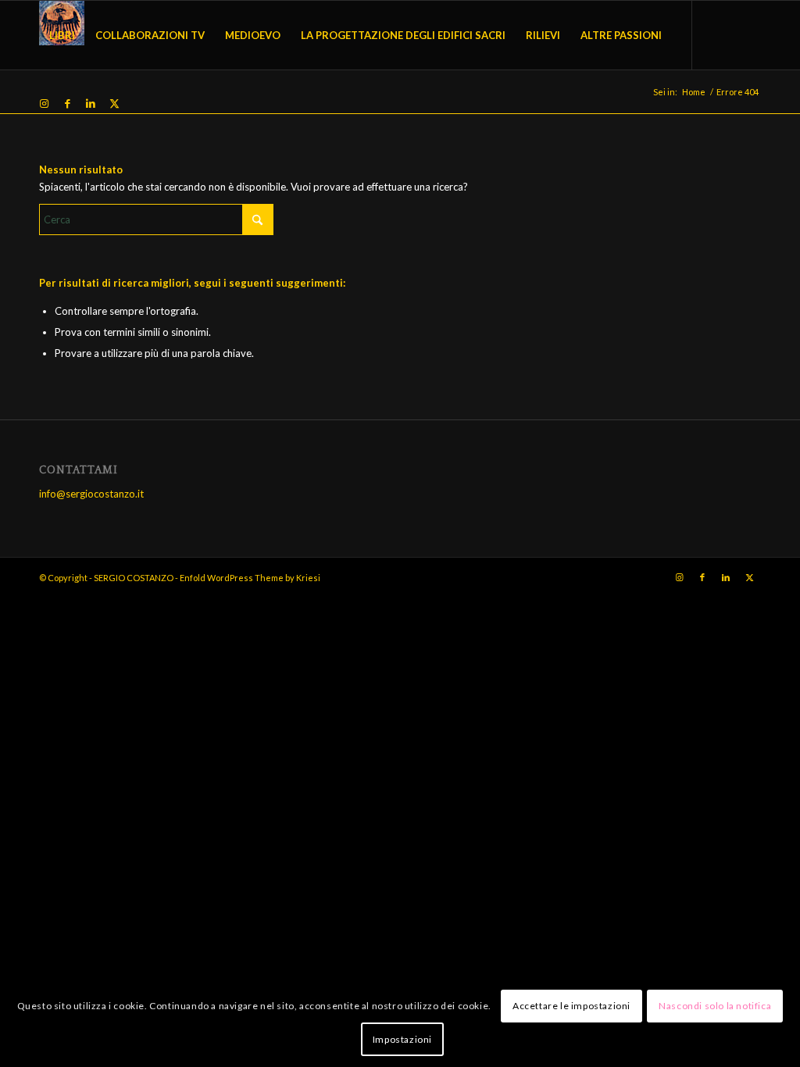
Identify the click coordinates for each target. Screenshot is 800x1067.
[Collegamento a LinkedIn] (90, 103)
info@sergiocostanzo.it (91, 493)
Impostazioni (402, 1039)
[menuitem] (62, 35)
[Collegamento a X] (114, 103)
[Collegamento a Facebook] (67, 103)
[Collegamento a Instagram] (43, 103)
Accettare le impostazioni (571, 1006)
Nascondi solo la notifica (715, 1006)
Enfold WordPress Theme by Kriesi (250, 578)
